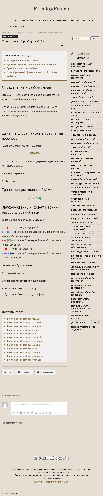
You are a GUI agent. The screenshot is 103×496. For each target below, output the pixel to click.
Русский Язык (30, 20)
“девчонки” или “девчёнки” (85, 101)
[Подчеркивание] (21, 413)
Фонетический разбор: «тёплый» (24, 337)
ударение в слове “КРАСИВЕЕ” (80, 107)
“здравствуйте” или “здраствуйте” (81, 65)
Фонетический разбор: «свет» (23, 333)
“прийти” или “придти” (83, 81)
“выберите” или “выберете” (86, 70)
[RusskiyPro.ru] (51, 9)
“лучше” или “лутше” (82, 222)
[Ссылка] (43, 413)
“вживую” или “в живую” (84, 179)
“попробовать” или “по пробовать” (83, 293)
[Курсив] (17, 413)
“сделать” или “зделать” (84, 134)
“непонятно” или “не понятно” (82, 160)
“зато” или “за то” (80, 147)
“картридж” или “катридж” (85, 251)
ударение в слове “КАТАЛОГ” (80, 317)
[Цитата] (36, 413)
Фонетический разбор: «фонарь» (24, 341)
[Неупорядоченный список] (32, 413)
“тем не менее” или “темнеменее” (81, 193)
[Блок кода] (40, 413)
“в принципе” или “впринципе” (80, 153)
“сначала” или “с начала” (84, 214)
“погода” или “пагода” (82, 126)
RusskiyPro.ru (7, 33)
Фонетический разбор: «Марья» (24, 326)
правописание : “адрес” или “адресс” (85, 114)
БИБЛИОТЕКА (17, 26)
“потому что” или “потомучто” (80, 121)
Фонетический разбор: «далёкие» (25, 322)
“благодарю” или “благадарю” (80, 200)
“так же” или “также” (82, 97)
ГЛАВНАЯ (14, 20)
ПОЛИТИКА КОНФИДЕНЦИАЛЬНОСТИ (51, 482)
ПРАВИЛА (47, 20)
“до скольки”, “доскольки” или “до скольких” (85, 268)
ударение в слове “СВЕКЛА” (85, 187)
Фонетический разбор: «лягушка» (25, 359)
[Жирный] (13, 413)
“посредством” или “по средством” (83, 328)
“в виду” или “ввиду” (81, 130)
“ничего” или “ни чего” (83, 138)
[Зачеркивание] (25, 413)
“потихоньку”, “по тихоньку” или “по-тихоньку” (81, 308)
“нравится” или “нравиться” (85, 143)
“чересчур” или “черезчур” (85, 183)
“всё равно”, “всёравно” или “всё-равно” (85, 174)
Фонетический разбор (24, 33)
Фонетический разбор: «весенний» (25, 355)
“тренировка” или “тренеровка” (80, 228)
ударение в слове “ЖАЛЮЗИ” (80, 239)
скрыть (25, 55)
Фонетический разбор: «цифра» (24, 344)
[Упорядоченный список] (28, 413)
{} (47, 413)
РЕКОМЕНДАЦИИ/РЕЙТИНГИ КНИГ (74, 20)
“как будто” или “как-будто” (86, 86)
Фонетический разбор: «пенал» (23, 352)
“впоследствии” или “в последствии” (83, 92)
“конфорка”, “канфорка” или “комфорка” (86, 257)
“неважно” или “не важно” (84, 273)
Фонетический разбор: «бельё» (23, 318)
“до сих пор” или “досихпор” (86, 322)
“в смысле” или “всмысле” (84, 209)
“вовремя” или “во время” (84, 218)
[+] (50, 413)
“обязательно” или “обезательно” (81, 246)
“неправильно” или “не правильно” (83, 279)
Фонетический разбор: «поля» (23, 329)
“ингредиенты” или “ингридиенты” (81, 286)
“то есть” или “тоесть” (83, 233)
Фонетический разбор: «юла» (22, 348)
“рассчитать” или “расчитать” (80, 300)
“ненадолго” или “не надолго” (81, 167)
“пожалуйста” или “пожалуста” (80, 76)
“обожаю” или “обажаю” (83, 205)
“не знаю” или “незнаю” (83, 262)
